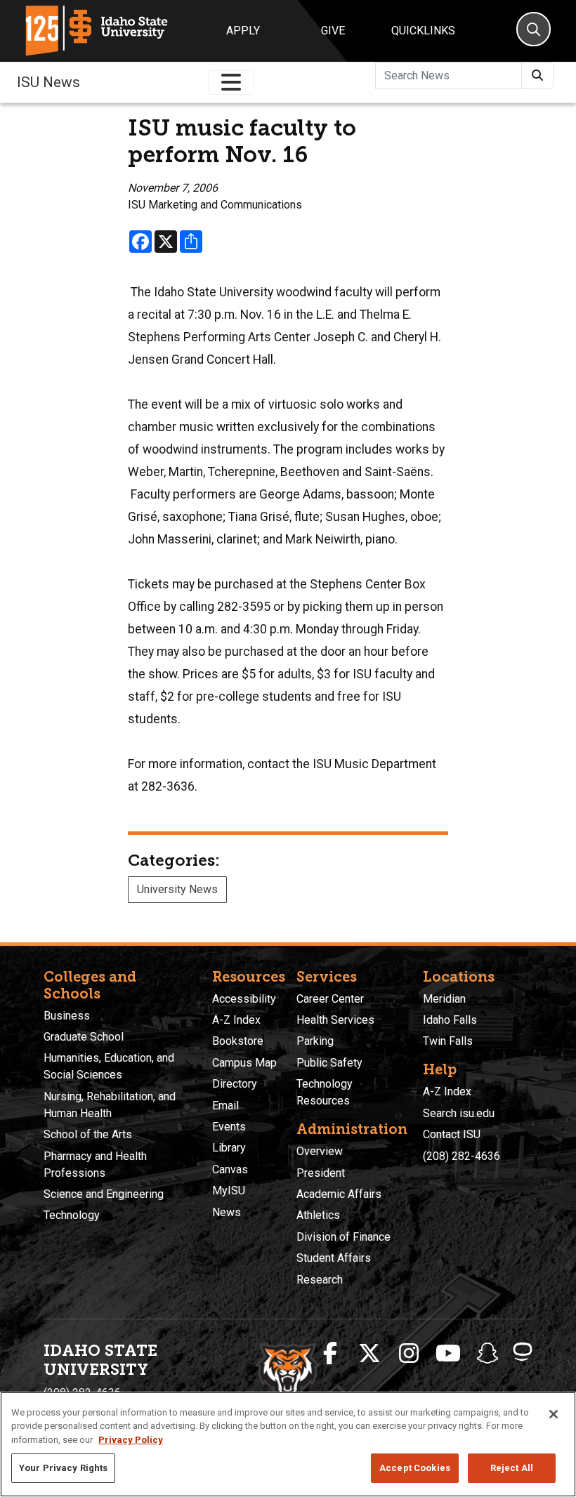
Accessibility (244, 998)
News (226, 1212)
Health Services (335, 1020)
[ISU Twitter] (369, 1353)
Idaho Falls (450, 1020)
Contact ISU (451, 1134)
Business (67, 1015)
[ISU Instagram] (409, 1353)
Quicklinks (423, 30)
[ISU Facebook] (330, 1353)
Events (229, 1126)
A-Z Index (236, 1020)
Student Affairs (333, 1258)
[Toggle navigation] (231, 82)
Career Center (330, 998)
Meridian (444, 998)
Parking (315, 1041)
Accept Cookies (414, 1468)
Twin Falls (448, 1041)
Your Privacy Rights (63, 1468)
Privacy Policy (130, 1440)
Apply (243, 30)
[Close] (553, 1414)
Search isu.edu (459, 1113)
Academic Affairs (338, 1194)
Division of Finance (343, 1237)
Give (333, 30)
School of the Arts (88, 1134)
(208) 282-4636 (461, 1156)
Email (225, 1105)
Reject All (511, 1468)
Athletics (318, 1215)
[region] (288, 1444)
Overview (319, 1151)
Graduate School (84, 1036)
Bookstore (237, 1041)
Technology (72, 1215)
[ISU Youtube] (448, 1353)
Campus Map (244, 1062)
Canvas (230, 1169)
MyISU (228, 1190)
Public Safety (329, 1062)
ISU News (48, 82)
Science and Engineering (104, 1194)
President (320, 1173)
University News (177, 889)
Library (229, 1147)
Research (319, 1279)
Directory (234, 1083)
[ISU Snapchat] (487, 1353)
